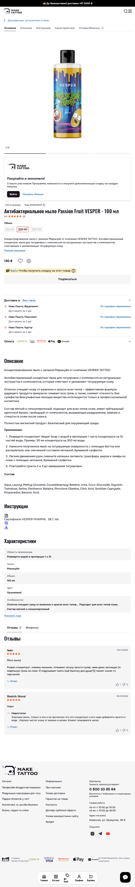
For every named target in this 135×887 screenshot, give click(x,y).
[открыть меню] (130, 11)
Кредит (50, 821)
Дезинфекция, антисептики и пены (28, 20)
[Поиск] (126, 11)
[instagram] (92, 834)
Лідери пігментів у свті (15, 798)
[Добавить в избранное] (20, 261)
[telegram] (100, 834)
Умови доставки (55, 793)
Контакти (51, 804)
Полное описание (14, 250)
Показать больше (33, 194)
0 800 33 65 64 (102, 789)
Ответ (13, 681)
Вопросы (32, 627)
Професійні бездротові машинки (21, 787)
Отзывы (14, 627)
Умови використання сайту (62, 816)
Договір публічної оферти (61, 810)
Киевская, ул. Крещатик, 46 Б (107, 820)
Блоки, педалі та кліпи (15, 810)
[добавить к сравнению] (29, 261)
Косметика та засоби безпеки (20, 804)
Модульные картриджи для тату (21, 793)
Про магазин (53, 787)
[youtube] (108, 834)
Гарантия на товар (57, 798)
